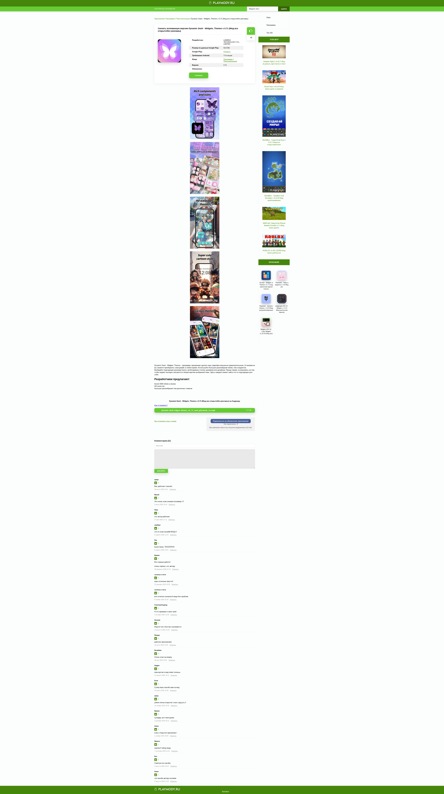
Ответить (173, 489)
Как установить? (161, 405)
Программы (228, 59)
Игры (269, 17)
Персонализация (230, 61)
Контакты (225, 791)
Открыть (227, 52)
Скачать (198, 75)
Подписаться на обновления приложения (230, 421)
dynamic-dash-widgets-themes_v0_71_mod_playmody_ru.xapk (206, 410)
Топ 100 (270, 33)
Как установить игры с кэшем (165, 421)
